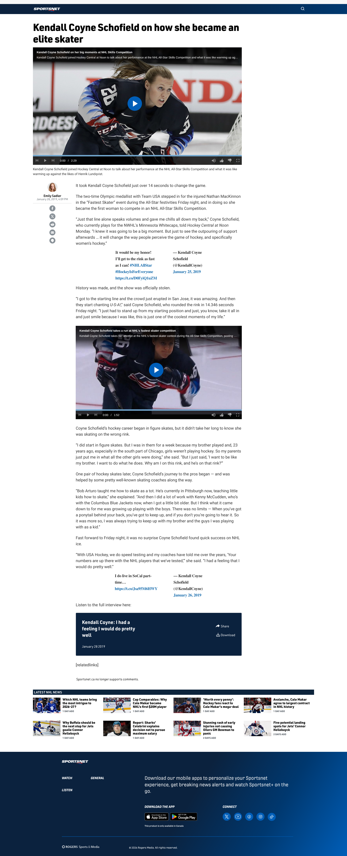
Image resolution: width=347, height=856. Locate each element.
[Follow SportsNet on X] (227, 816)
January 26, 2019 (187, 595)
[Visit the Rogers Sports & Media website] (80, 846)
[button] (302, 9)
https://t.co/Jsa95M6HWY (136, 588)
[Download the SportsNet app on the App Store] (157, 816)
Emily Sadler (52, 196)
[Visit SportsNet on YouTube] (238, 816)
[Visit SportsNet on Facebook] (249, 816)
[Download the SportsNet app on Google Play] (183, 816)
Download (228, 635)
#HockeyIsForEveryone (134, 271)
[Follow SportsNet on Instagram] (260, 816)
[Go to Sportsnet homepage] (47, 9)
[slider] (137, 155)
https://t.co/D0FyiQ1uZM (136, 278)
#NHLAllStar (141, 265)
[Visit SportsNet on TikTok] (272, 816)
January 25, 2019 (187, 271)
